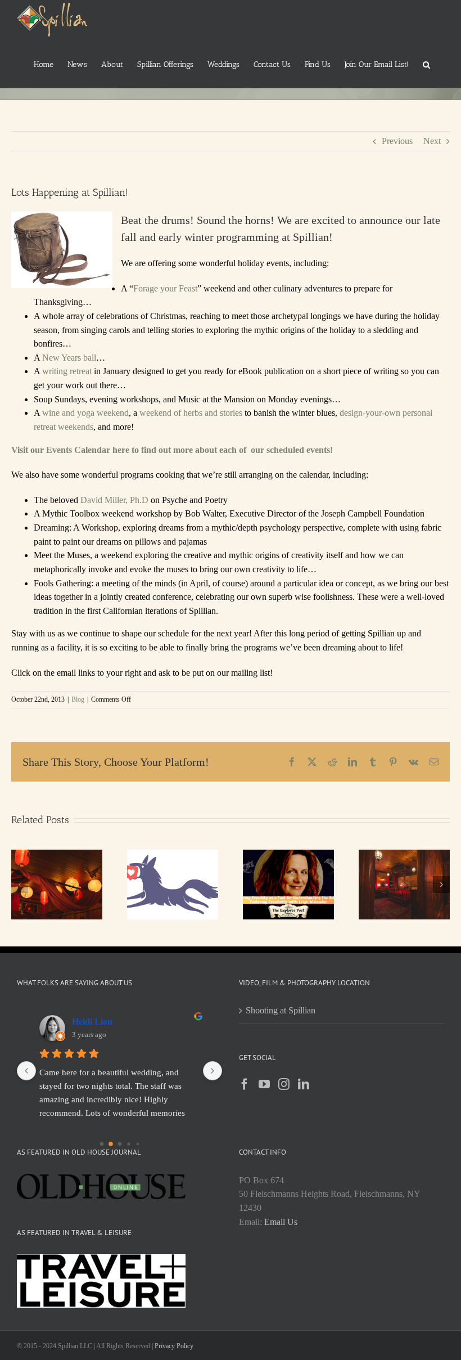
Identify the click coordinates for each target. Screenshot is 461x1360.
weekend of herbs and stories (190, 413)
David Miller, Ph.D (115, 500)
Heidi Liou (92, 1021)
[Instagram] (284, 1084)
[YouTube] (264, 1084)
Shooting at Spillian (280, 1010)
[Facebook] (244, 1084)
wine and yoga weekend (85, 413)
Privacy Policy (174, 1346)
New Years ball (69, 357)
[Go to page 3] (128, 1144)
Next (432, 141)
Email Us (280, 1222)
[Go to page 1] (111, 1144)
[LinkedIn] (303, 1084)
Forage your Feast (165, 288)
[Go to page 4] (137, 1144)
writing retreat (68, 371)
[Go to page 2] (119, 1144)
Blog (77, 699)
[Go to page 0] (101, 1144)
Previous (397, 141)
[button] (426, 63)
